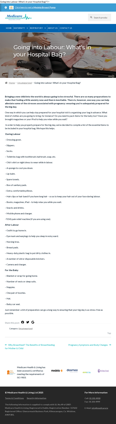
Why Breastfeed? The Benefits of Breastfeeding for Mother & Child (30, 346)
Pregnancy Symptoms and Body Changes (88, 345)
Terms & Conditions (14, 398)
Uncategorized (24, 82)
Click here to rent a (35, 7)
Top (109, 333)
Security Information (36, 398)
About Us (53, 28)
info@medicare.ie (100, 408)
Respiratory (36, 28)
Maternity (19, 28)
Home (9, 28)
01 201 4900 (94, 398)
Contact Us (66, 28)
